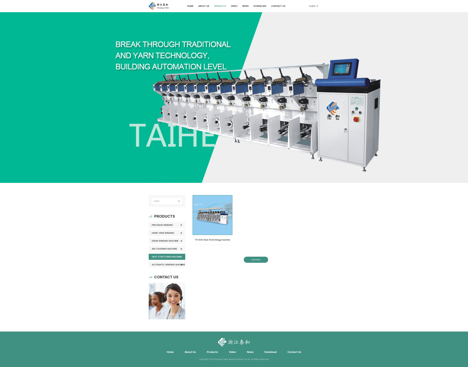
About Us (190, 352)
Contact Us (294, 352)
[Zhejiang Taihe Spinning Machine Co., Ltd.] (159, 6)
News (250, 352)
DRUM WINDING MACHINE (165, 241)
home (190, 6)
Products (212, 352)
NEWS (245, 6)
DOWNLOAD (260, 6)
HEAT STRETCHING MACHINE (167, 256)
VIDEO (234, 6)
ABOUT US (203, 6)
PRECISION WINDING (162, 225)
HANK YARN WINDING (163, 233)
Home (170, 352)
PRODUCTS (220, 6)
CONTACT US (278, 6)
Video (232, 352)
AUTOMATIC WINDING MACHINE (168, 264)
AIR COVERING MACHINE (164, 249)
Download (270, 352)
